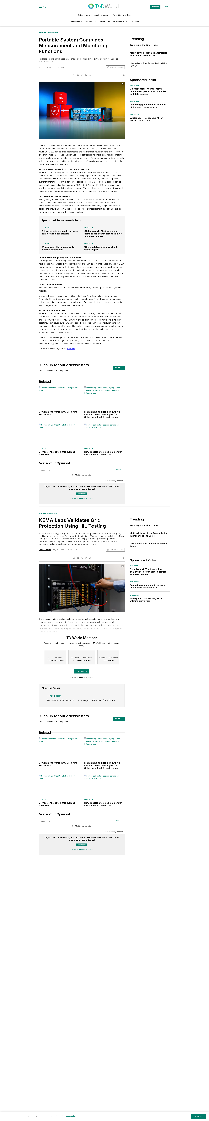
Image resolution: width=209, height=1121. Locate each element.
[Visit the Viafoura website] (119, 481)
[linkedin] (78, 75)
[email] (89, 75)
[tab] (45, 470)
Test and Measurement (48, 33)
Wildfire (135, 21)
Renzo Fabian (45, 550)
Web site (71, 349)
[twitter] (82, 75)
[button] (40, 6)
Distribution (90, 21)
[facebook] (74, 75)
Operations (105, 21)
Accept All (198, 1116)
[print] (123, 75)
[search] (44, 6)
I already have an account (81, 498)
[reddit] (86, 75)
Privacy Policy (71, 1116)
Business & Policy (121, 21)
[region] (82, 475)
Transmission (76, 21)
